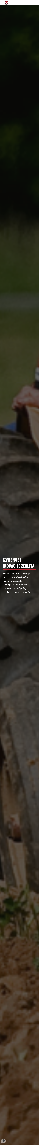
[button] (2, 2)
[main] (19, 575)
